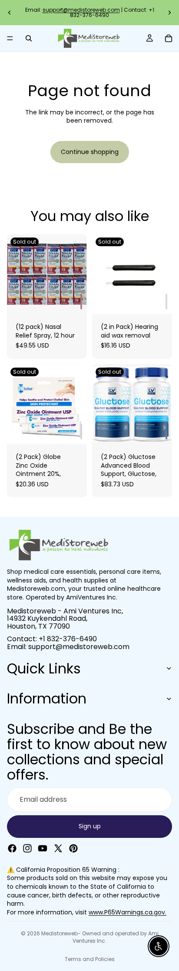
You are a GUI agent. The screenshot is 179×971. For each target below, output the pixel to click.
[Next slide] (169, 12)
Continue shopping (90, 151)
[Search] (28, 38)
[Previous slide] (9, 12)
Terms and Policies (90, 959)
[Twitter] (58, 848)
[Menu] (10, 38)
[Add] (81, 301)
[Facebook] (12, 848)
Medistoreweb (59, 933)
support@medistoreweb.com (81, 9)
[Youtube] (42, 848)
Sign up (90, 826)
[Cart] (168, 38)
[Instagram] (27, 848)
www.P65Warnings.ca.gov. (127, 912)
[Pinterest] (73, 848)
